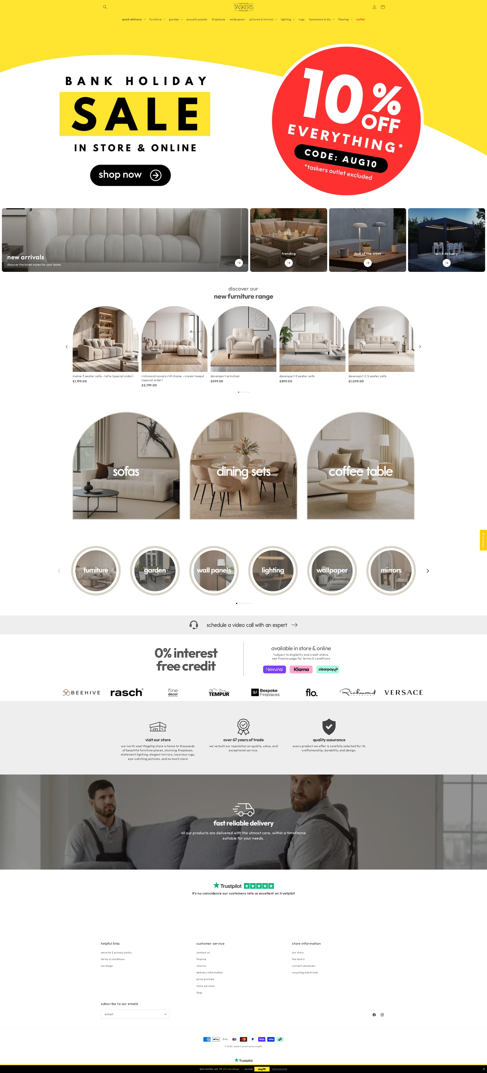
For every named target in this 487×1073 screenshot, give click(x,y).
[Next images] (428, 571)
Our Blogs (107, 965)
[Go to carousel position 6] (248, 603)
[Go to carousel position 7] (250, 603)
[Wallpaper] (332, 570)
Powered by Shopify (252, 1046)
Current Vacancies (303, 965)
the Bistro (298, 959)
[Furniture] (95, 570)
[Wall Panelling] (214, 570)
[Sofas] (126, 466)
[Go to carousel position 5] (248, 392)
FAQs (199, 992)
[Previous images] (59, 571)
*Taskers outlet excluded (279, 1069)
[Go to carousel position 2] (241, 392)
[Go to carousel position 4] (246, 392)
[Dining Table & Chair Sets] (243, 466)
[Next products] (420, 347)
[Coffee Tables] (361, 466)
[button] (105, 7)
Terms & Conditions (113, 959)
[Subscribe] (165, 1014)
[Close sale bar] (483, 1069)
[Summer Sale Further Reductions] (243, 99)
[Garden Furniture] (154, 570)
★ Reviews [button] (483, 540)
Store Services (206, 985)
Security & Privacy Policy (116, 952)
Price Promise (205, 979)
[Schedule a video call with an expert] (243, 625)
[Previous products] (67, 347)
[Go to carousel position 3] (243, 392)
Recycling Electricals (305, 972)
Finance (201, 959)
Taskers (237, 1046)
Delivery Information (210, 972)
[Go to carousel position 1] (238, 392)
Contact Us (203, 952)
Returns (201, 965)
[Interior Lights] (273, 570)
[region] (243, 346)
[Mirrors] (391, 570)
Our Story (298, 952)
